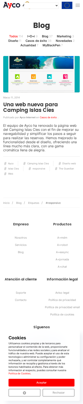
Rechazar (59, 392)
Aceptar (41, 382)
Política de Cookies (19, 373)
